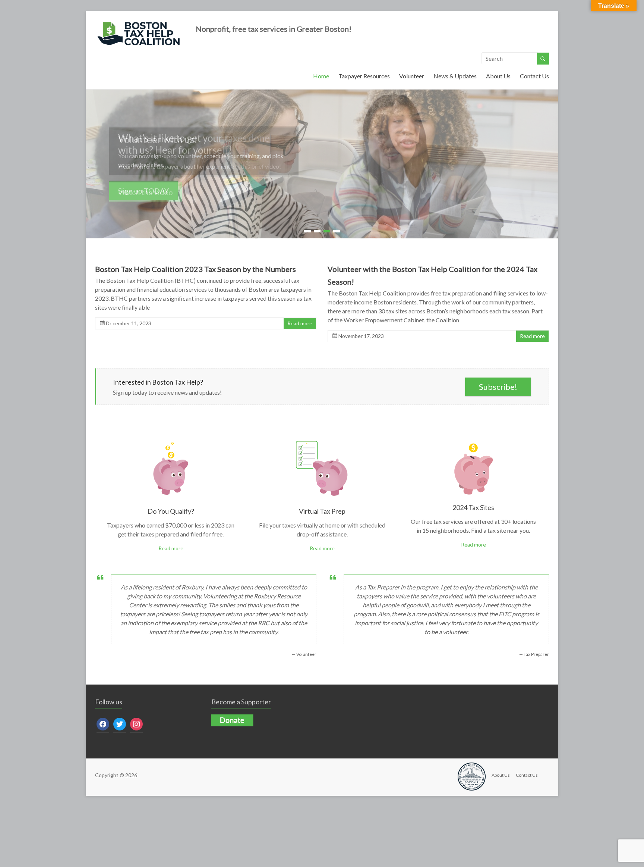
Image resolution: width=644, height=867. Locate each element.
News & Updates (455, 75)
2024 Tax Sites (473, 508)
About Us (498, 75)
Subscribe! (498, 387)
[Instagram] (136, 723)
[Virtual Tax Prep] (322, 442)
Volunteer (411, 75)
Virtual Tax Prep (322, 511)
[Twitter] (119, 723)
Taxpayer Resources (364, 75)
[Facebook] (103, 723)
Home (321, 75)
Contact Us (534, 75)
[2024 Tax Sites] (473, 442)
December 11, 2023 (128, 323)
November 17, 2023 (361, 336)
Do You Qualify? (171, 511)
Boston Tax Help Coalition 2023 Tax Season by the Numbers (195, 269)
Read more (299, 323)
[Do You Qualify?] (171, 442)
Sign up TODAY (143, 190)
